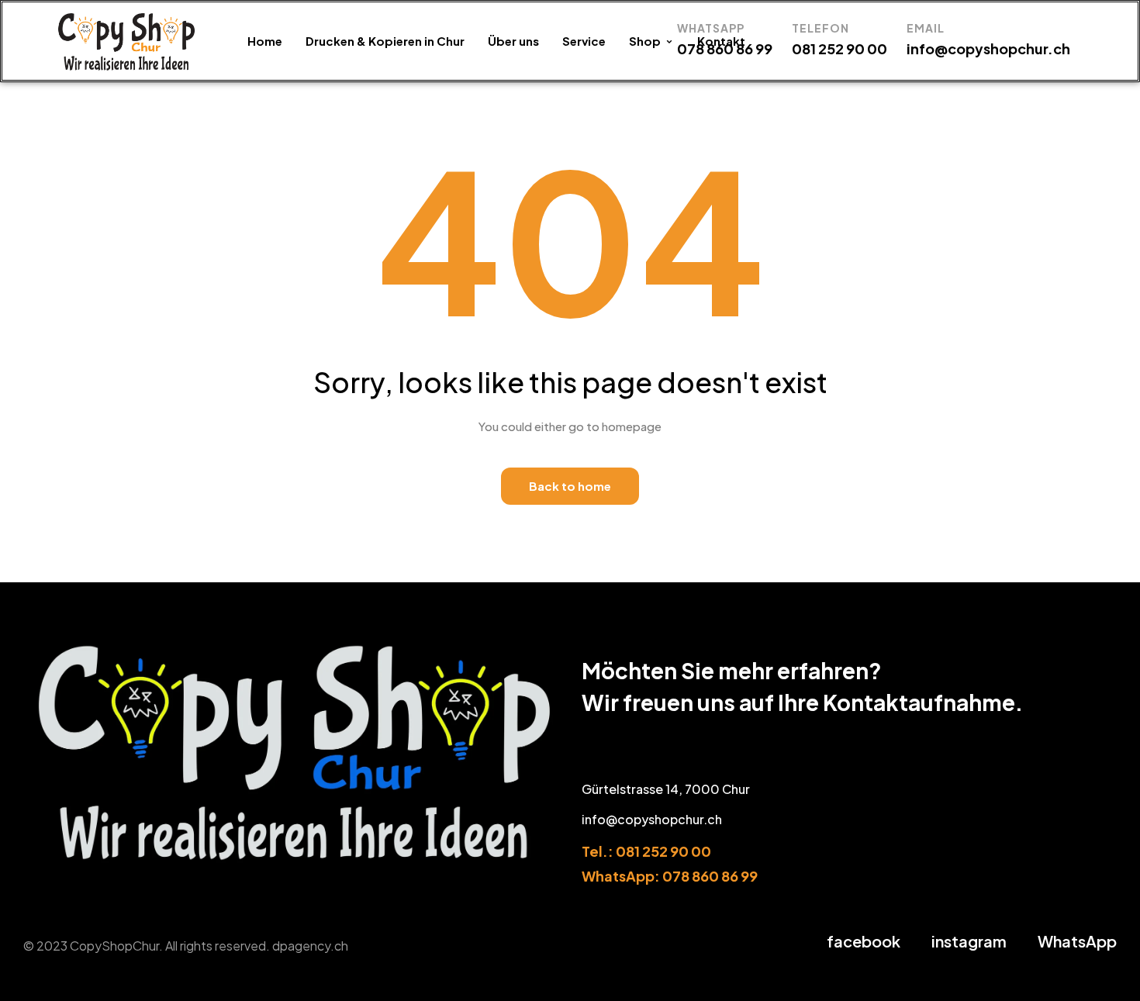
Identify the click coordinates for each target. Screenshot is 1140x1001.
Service (584, 40)
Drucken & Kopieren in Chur (385, 40)
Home (264, 40)
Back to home (570, 485)
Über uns (513, 40)
